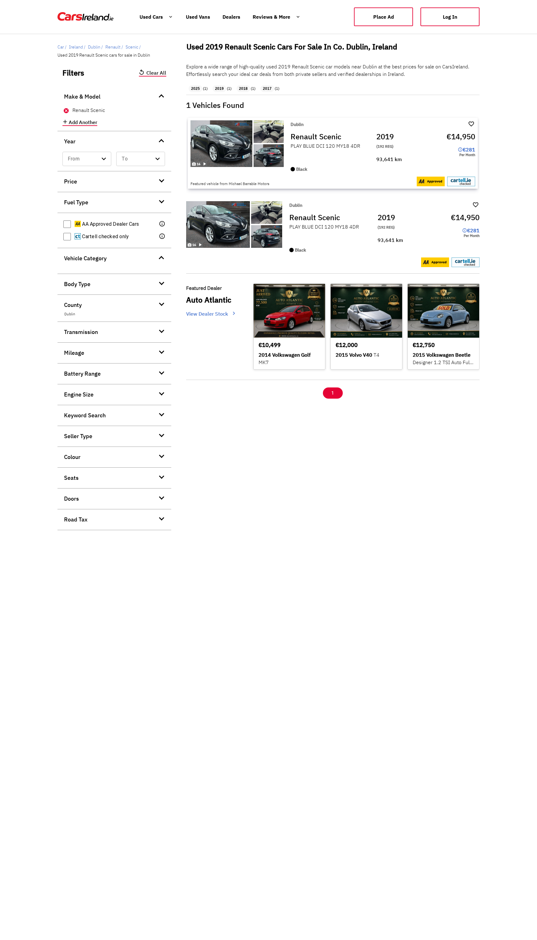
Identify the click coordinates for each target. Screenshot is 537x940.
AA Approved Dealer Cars (110, 224)
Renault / (114, 47)
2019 (219, 88)
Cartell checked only (105, 236)
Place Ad (383, 17)
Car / (62, 47)
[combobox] (87, 159)
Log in (450, 17)
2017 (267, 88)
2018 (243, 88)
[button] (162, 224)
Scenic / (133, 47)
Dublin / (95, 47)
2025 (195, 88)
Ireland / (77, 47)
